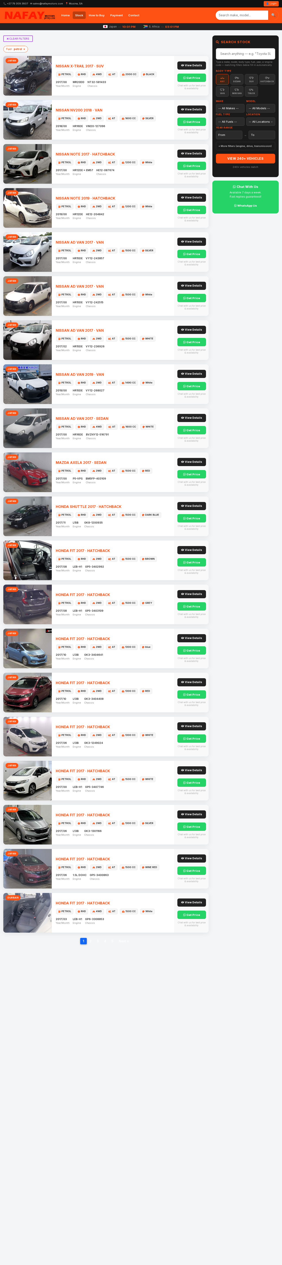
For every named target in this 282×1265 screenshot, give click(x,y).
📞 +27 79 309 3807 (15, 3)
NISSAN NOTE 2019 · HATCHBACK (85, 198)
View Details (193, 65)
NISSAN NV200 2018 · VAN (79, 110)
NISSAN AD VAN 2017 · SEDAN (82, 418)
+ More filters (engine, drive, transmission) (245, 146)
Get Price (193, 78)
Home (65, 15)
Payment (116, 15)
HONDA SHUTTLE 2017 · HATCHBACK (88, 506)
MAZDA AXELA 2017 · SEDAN (81, 462)
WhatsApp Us (247, 205)
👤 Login (271, 3)
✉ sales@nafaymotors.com (46, 3)
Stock (79, 15)
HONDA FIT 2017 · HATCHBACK (83, 550)
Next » (124, 941)
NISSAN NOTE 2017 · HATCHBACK (85, 154)
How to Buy (97, 15)
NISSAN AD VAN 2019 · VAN (80, 374)
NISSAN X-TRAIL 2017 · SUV (80, 66)
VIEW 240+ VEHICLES (245, 158)
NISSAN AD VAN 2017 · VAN (80, 242)
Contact (133, 15)
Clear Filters (19, 38)
